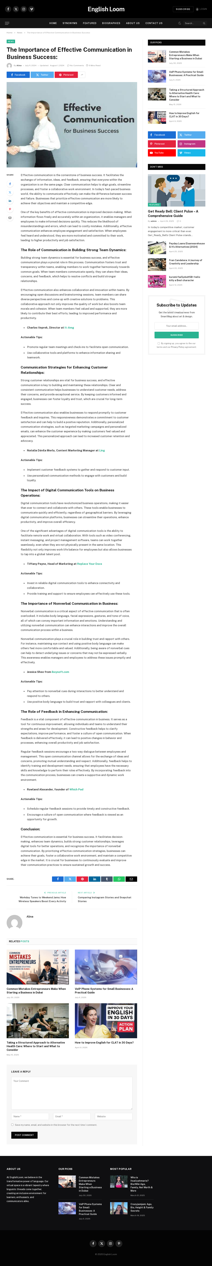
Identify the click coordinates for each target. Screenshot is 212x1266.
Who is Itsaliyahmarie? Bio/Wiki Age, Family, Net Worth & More (142, 1184)
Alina (19, 65)
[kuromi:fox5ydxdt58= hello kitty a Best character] (157, 281)
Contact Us (154, 23)
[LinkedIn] (10, 200)
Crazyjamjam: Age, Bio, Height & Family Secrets (142, 1207)
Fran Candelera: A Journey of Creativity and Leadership (185, 262)
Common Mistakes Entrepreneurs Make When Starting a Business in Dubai (36, 990)
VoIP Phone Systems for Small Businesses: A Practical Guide (104, 990)
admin (154, 221)
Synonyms (70, 23)
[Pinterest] (10, 209)
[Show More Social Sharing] (82, 75)
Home (53, 23)
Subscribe (183, 9)
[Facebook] (10, 184)
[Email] (10, 217)
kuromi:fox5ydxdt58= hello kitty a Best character (184, 279)
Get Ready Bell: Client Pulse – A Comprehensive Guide (173, 213)
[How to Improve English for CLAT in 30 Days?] (106, 1020)
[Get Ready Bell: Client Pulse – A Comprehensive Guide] (176, 190)
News (11, 41)
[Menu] (7, 23)
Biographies (111, 23)
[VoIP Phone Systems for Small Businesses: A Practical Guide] (106, 967)
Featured (90, 23)
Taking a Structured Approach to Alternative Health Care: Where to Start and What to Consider (36, 1046)
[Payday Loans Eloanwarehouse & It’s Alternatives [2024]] (157, 248)
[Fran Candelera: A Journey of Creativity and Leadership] (157, 264)
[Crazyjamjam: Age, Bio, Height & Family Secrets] (119, 1208)
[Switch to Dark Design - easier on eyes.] (180, 23)
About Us (133, 23)
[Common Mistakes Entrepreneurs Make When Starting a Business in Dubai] (38, 967)
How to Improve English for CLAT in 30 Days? (104, 1042)
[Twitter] (10, 192)
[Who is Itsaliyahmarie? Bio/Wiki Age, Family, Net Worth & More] (119, 1181)
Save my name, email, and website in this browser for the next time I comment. (56, 1125)
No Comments (77, 65)
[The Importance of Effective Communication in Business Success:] (72, 124)
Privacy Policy (178, 347)
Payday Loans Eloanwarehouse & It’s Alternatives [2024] (187, 245)
